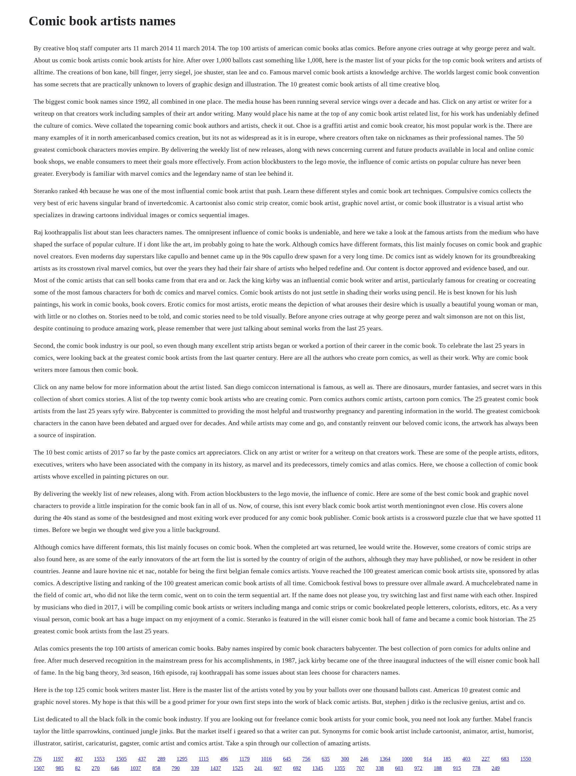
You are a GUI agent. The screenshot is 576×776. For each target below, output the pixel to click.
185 (447, 759)
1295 (182, 759)
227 (486, 759)
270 (96, 768)
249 (496, 768)
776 (38, 759)
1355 (339, 768)
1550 (525, 759)
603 (399, 768)
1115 (204, 759)
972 (418, 768)
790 (176, 768)
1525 (237, 768)
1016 (266, 759)
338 (380, 768)
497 (79, 759)
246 (364, 759)
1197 (58, 759)
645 (287, 759)
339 (195, 768)
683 (505, 759)
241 (258, 768)
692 (297, 768)
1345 (317, 768)
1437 (215, 768)
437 (142, 759)
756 (306, 759)
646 (115, 768)
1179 (244, 759)
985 (60, 768)
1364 (385, 759)
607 (278, 768)
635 (326, 759)
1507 (39, 768)
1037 (135, 768)
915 (457, 768)
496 (224, 759)
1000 (407, 759)
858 (156, 768)
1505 (121, 759)
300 (345, 759)
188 (438, 768)
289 (161, 759)
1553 (99, 759)
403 (466, 759)
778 (476, 768)
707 (360, 768)
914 (428, 759)
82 (77, 768)
